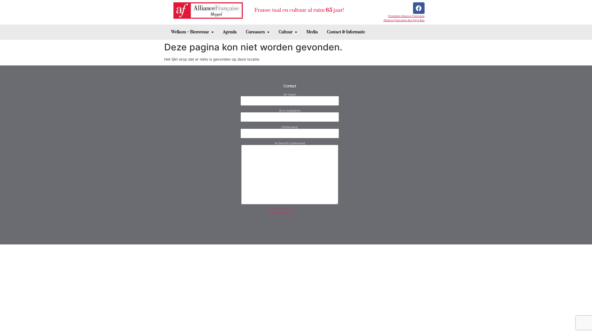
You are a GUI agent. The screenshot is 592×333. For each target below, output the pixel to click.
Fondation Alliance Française (406, 16)
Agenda (230, 32)
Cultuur (286, 32)
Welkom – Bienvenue (190, 32)
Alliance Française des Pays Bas (404, 20)
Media (312, 32)
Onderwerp (289, 127)
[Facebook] (419, 8)
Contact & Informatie (346, 32)
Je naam (289, 94)
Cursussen (255, 32)
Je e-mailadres (290, 110)
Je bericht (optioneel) (289, 143)
